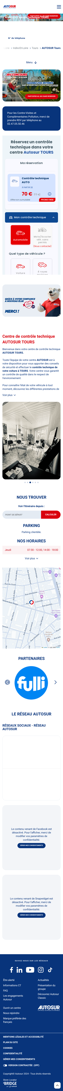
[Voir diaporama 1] (25, 482)
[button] (31, 600)
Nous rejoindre (11, 1013)
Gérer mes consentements (31, 845)
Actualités (43, 980)
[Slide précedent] (7, 438)
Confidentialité (12, 1053)
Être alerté (9, 980)
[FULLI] (31, 682)
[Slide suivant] (55, 438)
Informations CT (12, 985)
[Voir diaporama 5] (35, 482)
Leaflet (45, 647)
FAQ (5, 990)
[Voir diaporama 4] (32, 482)
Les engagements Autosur (13, 997)
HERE (58, 647)
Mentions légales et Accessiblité (23, 1037)
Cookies (8, 1048)
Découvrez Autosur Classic (48, 996)
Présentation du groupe (46, 987)
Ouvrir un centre (12, 1007)
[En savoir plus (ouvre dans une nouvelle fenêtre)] (31, 300)
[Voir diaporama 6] (38, 482)
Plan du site (10, 1042)
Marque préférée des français (14, 1020)
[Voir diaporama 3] (30, 482)
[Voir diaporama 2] (27, 482)
